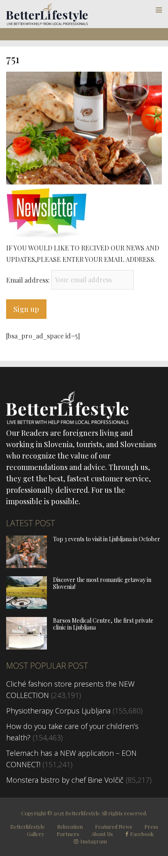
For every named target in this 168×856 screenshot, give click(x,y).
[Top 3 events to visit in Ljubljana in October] (26, 565)
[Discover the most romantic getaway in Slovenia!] (26, 606)
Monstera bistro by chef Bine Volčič (65, 780)
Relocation (70, 826)
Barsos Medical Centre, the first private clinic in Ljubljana (103, 624)
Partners (68, 833)
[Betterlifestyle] (47, 23)
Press (151, 826)
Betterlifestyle (27, 826)
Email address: (28, 279)
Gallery (35, 833)
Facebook (142, 834)
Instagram (93, 841)
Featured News (113, 826)
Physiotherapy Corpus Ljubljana (58, 711)
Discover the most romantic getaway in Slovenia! (102, 583)
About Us (102, 833)
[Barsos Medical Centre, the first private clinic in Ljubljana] (26, 647)
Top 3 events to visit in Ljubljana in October (106, 539)
